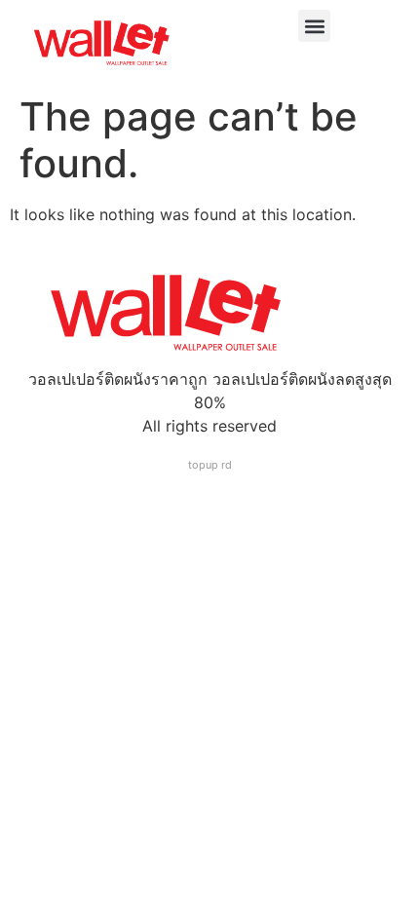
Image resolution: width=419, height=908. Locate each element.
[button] (314, 26)
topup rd (210, 465)
